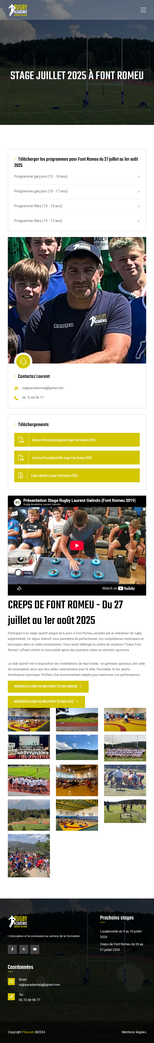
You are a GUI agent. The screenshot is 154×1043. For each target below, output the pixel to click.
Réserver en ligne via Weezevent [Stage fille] (44, 701)
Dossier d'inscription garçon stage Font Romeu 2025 (63, 440)
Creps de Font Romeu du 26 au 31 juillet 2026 (121, 947)
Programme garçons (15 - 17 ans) (41, 191)
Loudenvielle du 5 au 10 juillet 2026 (121, 934)
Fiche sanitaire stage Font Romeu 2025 (54, 476)
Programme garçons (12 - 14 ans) (41, 176)
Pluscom (28, 1032)
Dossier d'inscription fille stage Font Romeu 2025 (62, 458)
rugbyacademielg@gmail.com (43, 388)
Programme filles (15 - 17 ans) (38, 221)
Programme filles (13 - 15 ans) (38, 206)
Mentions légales (134, 1032)
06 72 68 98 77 (33, 397)
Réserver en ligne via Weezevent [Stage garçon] (45, 686)
